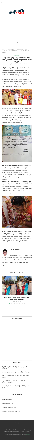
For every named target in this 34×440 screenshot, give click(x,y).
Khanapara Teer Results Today (9, 407)
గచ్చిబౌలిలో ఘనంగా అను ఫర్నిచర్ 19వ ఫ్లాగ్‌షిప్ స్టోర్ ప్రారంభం (16, 372)
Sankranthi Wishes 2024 (7, 403)
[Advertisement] (17, 28)
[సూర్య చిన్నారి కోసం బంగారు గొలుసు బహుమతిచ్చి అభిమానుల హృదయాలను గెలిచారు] (17, 285)
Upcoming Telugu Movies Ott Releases (11, 411)
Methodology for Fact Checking (11, 431)
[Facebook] (15, 424)
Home (3, 49)
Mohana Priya (14, 64)
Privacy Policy (27, 430)
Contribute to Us (19, 430)
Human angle (11, 49)
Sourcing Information (25, 431)
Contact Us (11, 430)
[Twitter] (17, 42)
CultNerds (28, 434)
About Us (5, 430)
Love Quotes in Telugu (7, 399)
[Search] (32, 2)
